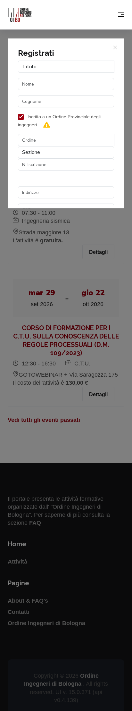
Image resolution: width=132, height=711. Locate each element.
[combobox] (66, 140)
